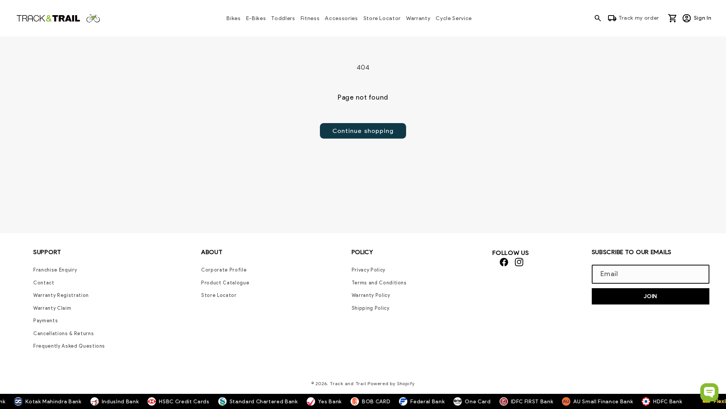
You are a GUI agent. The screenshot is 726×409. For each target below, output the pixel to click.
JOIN (650, 296)
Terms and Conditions (379, 283)
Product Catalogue (225, 283)
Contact (43, 283)
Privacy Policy (368, 270)
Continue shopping (363, 130)
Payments (45, 320)
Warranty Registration (61, 295)
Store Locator (219, 295)
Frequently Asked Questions (69, 346)
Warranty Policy (371, 295)
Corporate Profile (224, 270)
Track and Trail (348, 383)
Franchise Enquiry (55, 270)
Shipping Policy (370, 308)
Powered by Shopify (391, 383)
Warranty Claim (52, 308)
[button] (600, 18)
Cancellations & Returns (63, 333)
